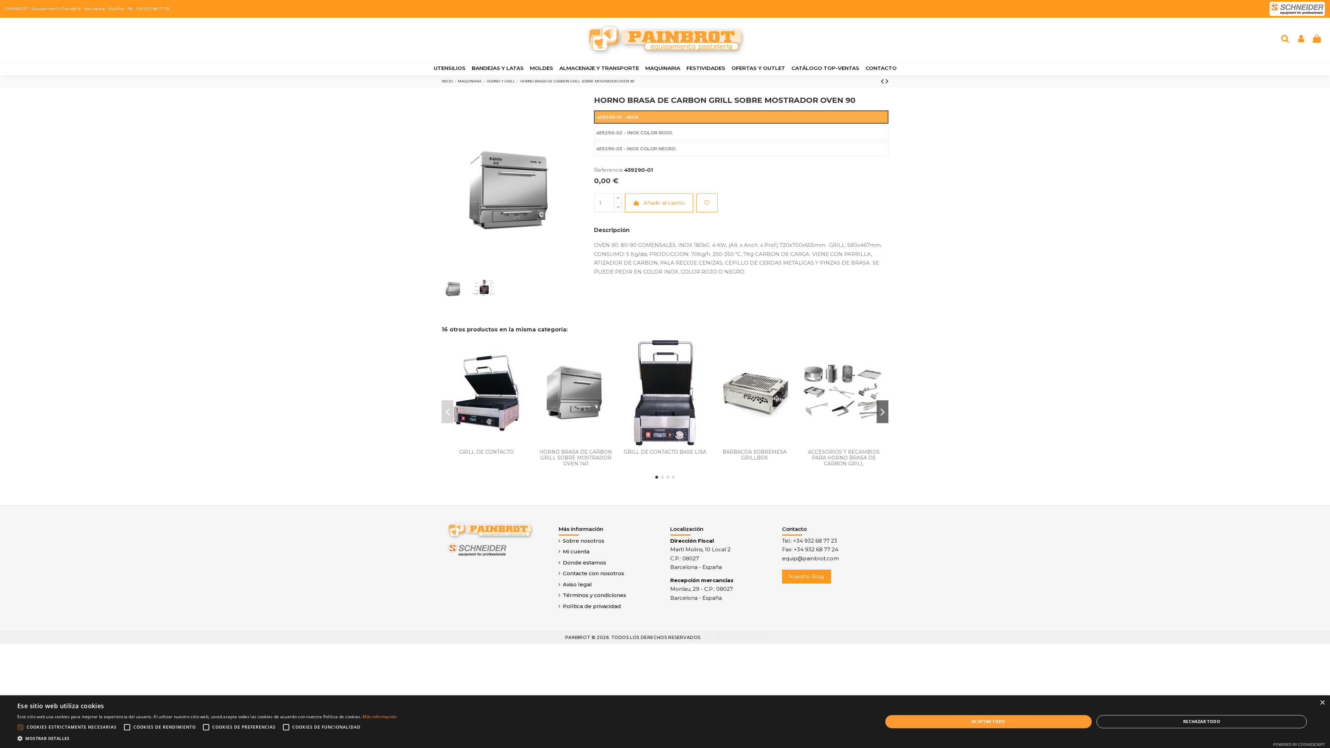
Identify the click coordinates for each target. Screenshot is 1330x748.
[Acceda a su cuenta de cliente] (1301, 39)
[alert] (665, 721)
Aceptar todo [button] (988, 721)
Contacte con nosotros (593, 573)
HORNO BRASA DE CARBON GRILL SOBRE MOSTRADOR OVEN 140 (575, 458)
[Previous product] (883, 81)
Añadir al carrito (664, 202)
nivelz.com (750, 637)
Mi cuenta (576, 551)
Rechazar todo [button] (1201, 721)
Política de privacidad (592, 606)
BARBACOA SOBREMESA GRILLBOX (754, 455)
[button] (207, 738)
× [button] (1322, 702)
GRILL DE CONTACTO (486, 452)
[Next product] (887, 81)
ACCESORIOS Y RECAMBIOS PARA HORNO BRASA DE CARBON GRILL (844, 458)
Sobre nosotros (583, 540)
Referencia (608, 170)
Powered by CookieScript (1299, 744)
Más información (380, 717)
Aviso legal (577, 584)
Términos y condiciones (594, 595)
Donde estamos (584, 562)
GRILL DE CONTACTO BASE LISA (665, 452)
